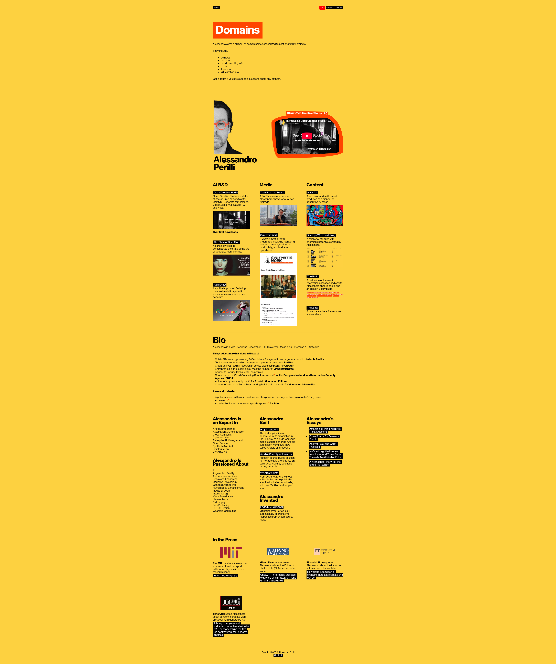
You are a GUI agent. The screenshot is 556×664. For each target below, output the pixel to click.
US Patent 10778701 (271, 507)
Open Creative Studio (226, 192)
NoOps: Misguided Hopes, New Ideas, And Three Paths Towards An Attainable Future (325, 454)
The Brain (312, 276)
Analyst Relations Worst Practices (323, 445)
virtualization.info (269, 473)
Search (329, 8)
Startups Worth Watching (321, 235)
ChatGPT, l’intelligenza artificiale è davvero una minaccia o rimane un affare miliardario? (278, 578)
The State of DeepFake (226, 242)
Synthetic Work (268, 235)
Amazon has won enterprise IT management (325, 430)
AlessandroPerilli (235, 163)
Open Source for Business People (324, 438)
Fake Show (220, 284)
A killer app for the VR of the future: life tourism (325, 463)
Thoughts (312, 308)
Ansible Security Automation (276, 454)
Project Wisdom (269, 429)
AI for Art (312, 192)
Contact (339, 8)
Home (216, 8)
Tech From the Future (272, 192)
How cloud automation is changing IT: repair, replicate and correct (325, 575)
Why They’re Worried (225, 575)
